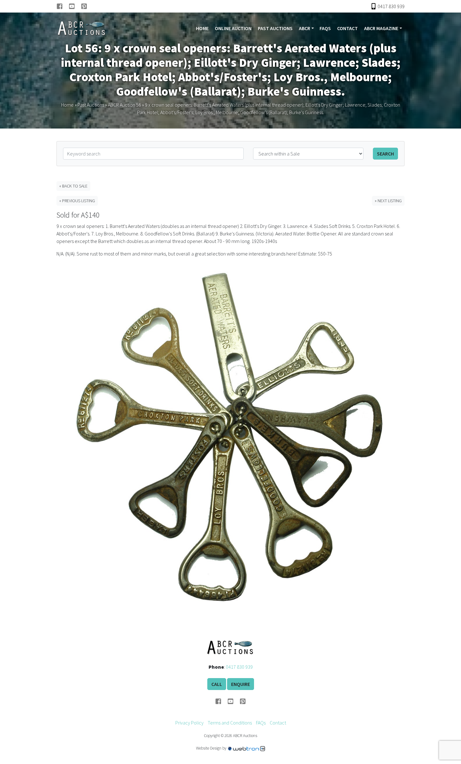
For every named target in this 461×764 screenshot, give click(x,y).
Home (202, 28)
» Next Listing (388, 200)
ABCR (304, 28)
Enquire (240, 684)
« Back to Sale (73, 186)
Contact (347, 28)
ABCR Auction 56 (124, 105)
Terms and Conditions (230, 722)
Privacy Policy (189, 722)
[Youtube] (75, 6)
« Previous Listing (77, 200)
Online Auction (233, 28)
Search (385, 153)
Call (216, 684)
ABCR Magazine (381, 28)
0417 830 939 (239, 667)
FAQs (325, 28)
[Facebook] (62, 6)
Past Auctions (275, 28)
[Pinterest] (84, 6)
